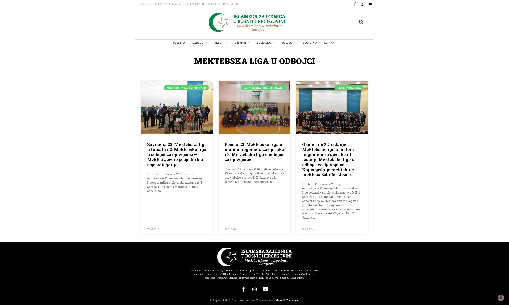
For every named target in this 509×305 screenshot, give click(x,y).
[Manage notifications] (501, 298)
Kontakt (330, 42)
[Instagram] (362, 4)
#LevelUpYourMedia (287, 300)
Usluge (287, 42)
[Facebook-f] (355, 4)
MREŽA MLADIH (195, 4)
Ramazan (145, 4)
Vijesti (219, 42)
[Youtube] (370, 4)
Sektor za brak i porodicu (225, 4)
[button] (361, 22)
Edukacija (264, 42)
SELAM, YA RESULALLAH (168, 4)
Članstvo (310, 42)
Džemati (240, 42)
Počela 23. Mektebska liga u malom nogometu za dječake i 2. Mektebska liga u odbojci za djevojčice (254, 152)
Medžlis (197, 42)
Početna (179, 42)
